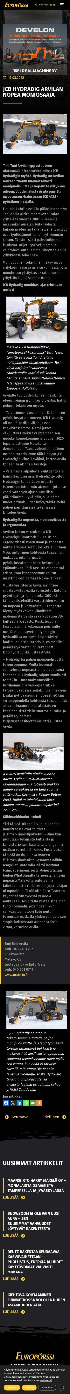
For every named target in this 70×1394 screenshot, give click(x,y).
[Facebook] (6, 1103)
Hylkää (29, 1387)
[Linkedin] (19, 1103)
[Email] (33, 1103)
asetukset (46, 1380)
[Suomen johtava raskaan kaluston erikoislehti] (15, 5)
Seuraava (19, 1116)
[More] (39, 1103)
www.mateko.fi (16, 975)
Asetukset (47, 1387)
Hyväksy (12, 1387)
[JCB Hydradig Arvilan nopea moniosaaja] (35, 134)
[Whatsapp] (26, 1103)
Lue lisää (11, 1197)
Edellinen (51, 1116)
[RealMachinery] (35, 47)
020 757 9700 (47, 5)
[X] (13, 1103)
